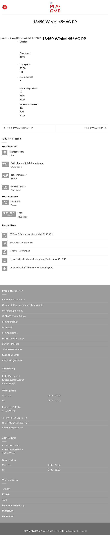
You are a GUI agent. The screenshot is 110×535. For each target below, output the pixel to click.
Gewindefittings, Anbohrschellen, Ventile (22, 305)
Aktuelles (6, 489)
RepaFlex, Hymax (10, 355)
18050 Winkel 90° (93, 128)
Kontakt (6, 494)
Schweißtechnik (10, 333)
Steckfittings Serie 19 (12, 311)
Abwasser (7, 327)
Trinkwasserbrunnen (20, 251)
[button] (4, 7)
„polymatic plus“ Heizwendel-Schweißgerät (31, 267)
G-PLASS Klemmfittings (14, 316)
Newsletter (7, 516)
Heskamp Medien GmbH (76, 531)
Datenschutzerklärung (13, 505)
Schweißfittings (10, 322)
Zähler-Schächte (10, 344)
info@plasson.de (16, 428)
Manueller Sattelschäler (21, 242)
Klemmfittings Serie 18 (13, 299)
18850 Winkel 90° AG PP (20, 128)
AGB (4, 500)
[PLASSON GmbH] (55, 7)
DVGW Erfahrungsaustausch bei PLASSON (31, 234)
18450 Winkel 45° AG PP (29, 38)
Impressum (7, 511)
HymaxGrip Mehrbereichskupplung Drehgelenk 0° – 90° (38, 259)
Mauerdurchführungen (13, 338)
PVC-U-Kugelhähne (12, 360)
